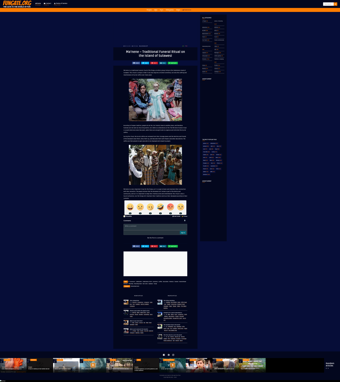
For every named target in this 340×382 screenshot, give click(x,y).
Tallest (178, 306)
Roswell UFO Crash (177, 318)
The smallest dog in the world (172, 325)
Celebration (139, 281)
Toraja (155, 283)
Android (134, 312)
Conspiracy (180, 314)
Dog (175, 326)
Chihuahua (170, 326)
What (136, 324)
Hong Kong (173, 304)
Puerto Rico (180, 328)
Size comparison (134, 300)
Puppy (185, 328)
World (181, 340)
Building (168, 302)
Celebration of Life (147, 281)
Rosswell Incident (168, 318)
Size (134, 304)
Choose (141, 322)
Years (131, 316)
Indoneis (126, 283)
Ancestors (132, 281)
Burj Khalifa (174, 302)
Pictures (149, 10)
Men (212, 160)
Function (132, 314)
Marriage (216, 52)
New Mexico (172, 316)
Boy (219, 146)
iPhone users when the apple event (140, 310)
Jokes (155, 10)
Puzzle (216, 65)
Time (218, 169)
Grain (151, 302)
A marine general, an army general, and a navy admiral (92, 369)
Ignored (151, 331)
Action (205, 143)
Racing (204, 68)
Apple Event (143, 312)
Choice (136, 322)
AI (166, 314)
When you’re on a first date (9, 369)
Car (169, 336)
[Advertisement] (155, 29)
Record (166, 330)
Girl (212, 154)
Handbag (179, 326)
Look (211, 157)
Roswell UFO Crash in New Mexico (173, 312)
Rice (131, 304)
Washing (137, 332)
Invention (173, 338)
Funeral (176, 281)
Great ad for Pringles (114, 369)
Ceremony (155, 281)
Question (214, 166)
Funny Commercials (219, 40)
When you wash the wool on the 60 (171, 369)
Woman (206, 174)
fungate (4, 367)
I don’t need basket (140, 369)
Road (205, 169)
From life (146, 331)
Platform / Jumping (219, 59)
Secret (184, 318)
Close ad (134, 302)
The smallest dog (172, 330)
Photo (219, 163)
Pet (171, 328)
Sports (204, 71)
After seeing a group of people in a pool (225, 369)
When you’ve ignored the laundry (139, 329)
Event (148, 312)
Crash (185, 314)
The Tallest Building (169, 300)
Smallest (138, 304)
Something (146, 314)
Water (205, 171)
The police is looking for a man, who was (251, 369)
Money (219, 160)
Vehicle (177, 340)
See (212, 169)
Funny (214, 152)
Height (168, 304)
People (177, 316)
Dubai (179, 302)
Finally (141, 331)
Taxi (174, 340)
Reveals (141, 314)
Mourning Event (138, 283)
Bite (133, 322)
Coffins (160, 281)
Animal (216, 27)
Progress (178, 338)
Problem (175, 328)
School (216, 68)
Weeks (141, 332)
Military (166, 316)
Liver (168, 328)
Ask (213, 146)
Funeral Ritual (182, 281)
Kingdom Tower (181, 304)
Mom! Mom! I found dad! (195, 369)
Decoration (165, 281)
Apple (138, 312)
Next (150, 322)
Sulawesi (150, 283)
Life (215, 49)
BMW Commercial (33, 369)
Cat (211, 149)
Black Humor (205, 33)
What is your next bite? (136, 321)
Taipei (170, 306)
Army (176, 314)
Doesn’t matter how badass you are (65, 369)
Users (151, 314)
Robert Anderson (168, 340)
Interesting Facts (135, 286)
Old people (205, 56)
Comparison (140, 302)
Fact (165, 304)
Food (215, 37)
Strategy (216, 71)
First (169, 338)
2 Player (134, 331)
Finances (171, 281)
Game (205, 154)
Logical (204, 52)
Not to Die (145, 283)
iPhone (136, 314)
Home (38, 4)
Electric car (177, 336)
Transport (132, 332)
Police (203, 65)
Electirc (172, 336)
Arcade (204, 30)
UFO (164, 320)
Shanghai (166, 306)
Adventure (204, 27)
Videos (178, 10)
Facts (161, 10)
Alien (169, 314)
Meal (147, 322)
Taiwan (174, 306)
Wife (212, 171)
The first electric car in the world (173, 335)
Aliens (172, 314)
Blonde (216, 33)
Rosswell (181, 316)
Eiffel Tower (184, 302)
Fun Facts (204, 40)
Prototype (183, 338)
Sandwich (132, 324)
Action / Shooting (218, 21)
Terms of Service (60, 4)
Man (218, 157)
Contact (47, 4)
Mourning (131, 283)
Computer (146, 302)
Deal (138, 331)
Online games (170, 10)
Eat (144, 322)
